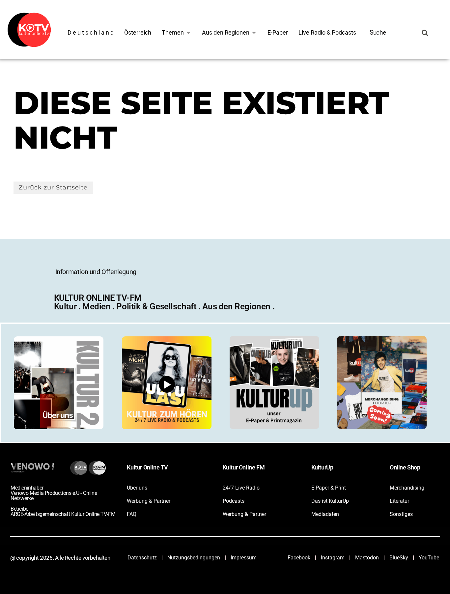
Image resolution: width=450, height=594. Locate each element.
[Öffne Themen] (188, 32)
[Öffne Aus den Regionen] (254, 32)
